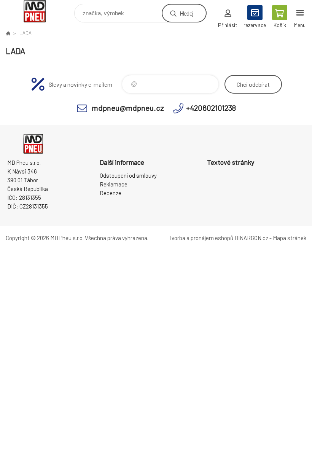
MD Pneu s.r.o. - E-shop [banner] (39, 11)
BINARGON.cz (251, 237)
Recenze (110, 192)
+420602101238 (211, 107)
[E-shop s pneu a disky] (8, 33)
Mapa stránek (289, 237)
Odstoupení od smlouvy (128, 175)
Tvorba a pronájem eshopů (201, 237)
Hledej (186, 13)
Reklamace (113, 184)
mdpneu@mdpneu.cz (128, 107)
